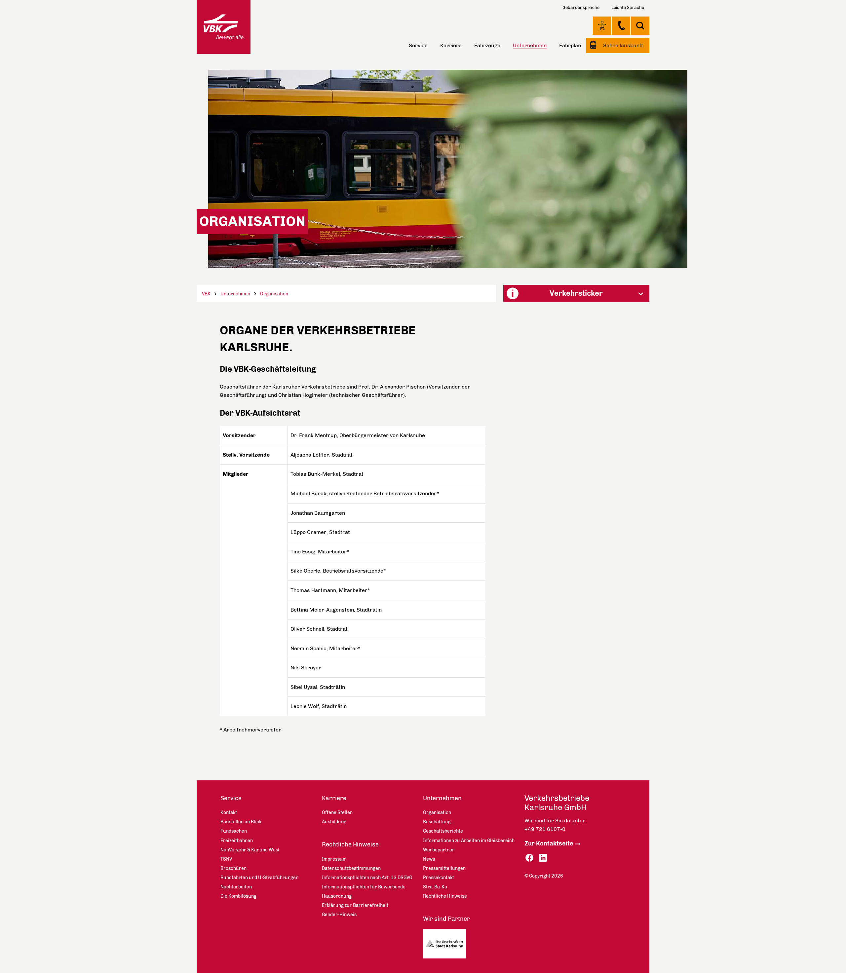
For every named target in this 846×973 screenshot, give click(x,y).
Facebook (529, 858)
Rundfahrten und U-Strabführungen (259, 877)
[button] (576, 293)
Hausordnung (337, 896)
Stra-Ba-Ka (435, 887)
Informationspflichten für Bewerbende (363, 887)
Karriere (451, 45)
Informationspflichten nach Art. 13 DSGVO (367, 877)
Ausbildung (334, 822)
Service (418, 45)
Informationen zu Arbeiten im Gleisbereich (469, 840)
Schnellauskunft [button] (622, 45)
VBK (206, 294)
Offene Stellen (337, 812)
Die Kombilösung (238, 896)
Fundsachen (233, 831)
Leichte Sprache (627, 7)
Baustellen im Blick (240, 822)
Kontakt (621, 25)
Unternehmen (235, 294)
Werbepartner (438, 850)
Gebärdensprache (580, 7)
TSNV (226, 859)
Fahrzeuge (487, 45)
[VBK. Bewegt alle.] (223, 27)
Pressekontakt (438, 877)
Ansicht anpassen (602, 25)
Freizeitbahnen (236, 840)
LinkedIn (543, 858)
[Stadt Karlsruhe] (447, 945)
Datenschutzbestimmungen (351, 868)
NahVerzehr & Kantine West (250, 850)
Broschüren (233, 868)
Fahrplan (570, 45)
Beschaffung (436, 822)
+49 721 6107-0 (544, 829)
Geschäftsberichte (443, 831)
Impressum (334, 859)
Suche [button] (640, 26)
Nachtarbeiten (236, 887)
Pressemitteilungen (444, 868)
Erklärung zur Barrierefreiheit (355, 905)
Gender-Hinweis (339, 914)
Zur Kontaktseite (548, 843)
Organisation (274, 294)
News (429, 859)
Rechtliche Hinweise (350, 844)
